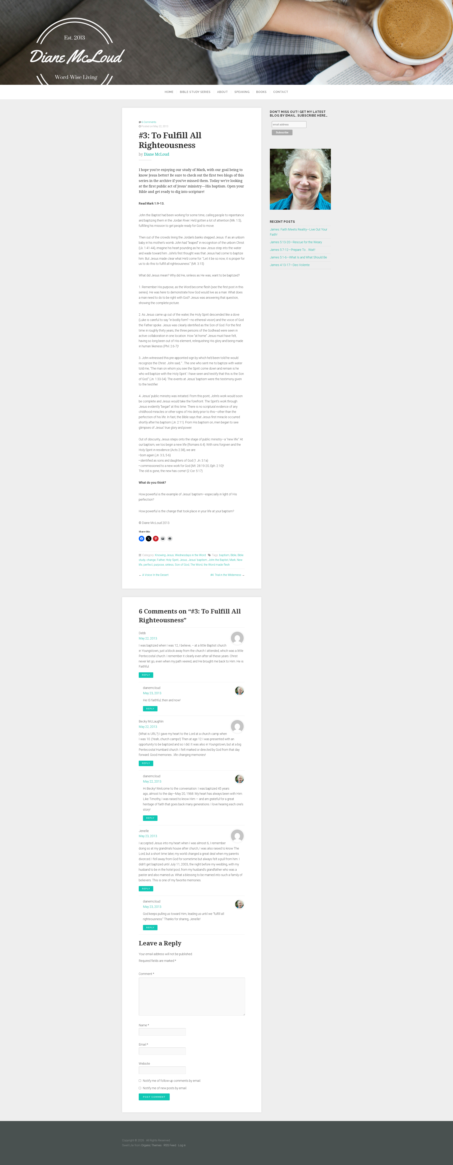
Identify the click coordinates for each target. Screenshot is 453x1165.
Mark (233, 560)
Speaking (242, 92)
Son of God (182, 564)
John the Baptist (218, 560)
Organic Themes (151, 1145)
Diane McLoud (156, 154)
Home (169, 92)
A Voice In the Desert (155, 575)
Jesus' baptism (197, 560)
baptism (224, 555)
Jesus (183, 560)
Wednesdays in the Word (190, 555)
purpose (159, 564)
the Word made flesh (217, 564)
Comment (146, 974)
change (151, 560)
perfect (148, 564)
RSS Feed (170, 1145)
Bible (233, 555)
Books (261, 92)
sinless (169, 564)
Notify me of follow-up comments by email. (172, 1081)
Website (144, 1063)
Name (144, 1025)
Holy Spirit (172, 560)
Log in (182, 1145)
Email (143, 1044)
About (222, 92)
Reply (146, 675)
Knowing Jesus (164, 555)
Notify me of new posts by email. (165, 1088)
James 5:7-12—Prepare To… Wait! (292, 250)
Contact (280, 92)
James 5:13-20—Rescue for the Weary (296, 242)
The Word (196, 564)
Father (161, 560)
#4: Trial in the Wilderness (225, 575)
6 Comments (149, 122)
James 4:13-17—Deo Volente (290, 265)
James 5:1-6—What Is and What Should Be (298, 257)
